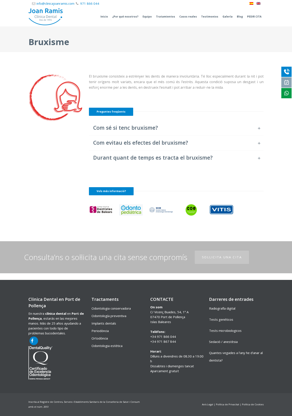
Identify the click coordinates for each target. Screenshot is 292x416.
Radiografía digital (222, 308)
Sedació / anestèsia (223, 342)
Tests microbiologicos (225, 330)
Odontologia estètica (106, 346)
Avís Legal (207, 404)
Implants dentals (103, 323)
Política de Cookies (253, 404)
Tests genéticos (221, 319)
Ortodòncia (99, 338)
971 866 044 (89, 3)
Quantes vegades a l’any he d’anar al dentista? (236, 356)
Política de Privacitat (227, 404)
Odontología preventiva (108, 316)
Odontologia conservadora (111, 308)
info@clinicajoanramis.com (55, 3)
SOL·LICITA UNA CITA (222, 257)
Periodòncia (100, 331)
